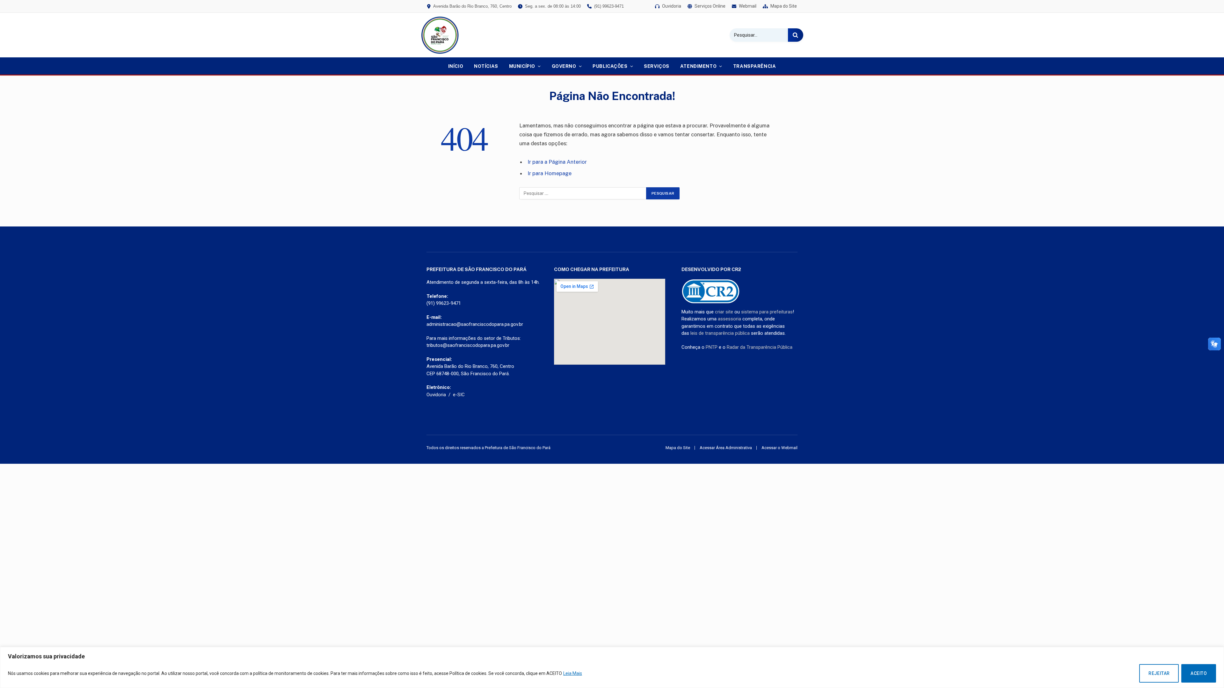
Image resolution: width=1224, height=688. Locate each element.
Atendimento (698, 66)
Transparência (754, 66)
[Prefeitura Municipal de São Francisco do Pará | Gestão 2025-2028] (440, 35)
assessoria (729, 319)
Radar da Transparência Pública (759, 347)
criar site (724, 312)
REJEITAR (1158, 673)
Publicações (610, 66)
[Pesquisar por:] (583, 193)
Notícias (486, 66)
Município (522, 66)
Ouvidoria (436, 395)
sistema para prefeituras (767, 312)
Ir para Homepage (550, 173)
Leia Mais (572, 673)
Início (455, 66)
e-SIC (459, 395)
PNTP (712, 347)
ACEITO (1199, 673)
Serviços (656, 66)
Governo (564, 66)
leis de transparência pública (720, 333)
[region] (612, 667)
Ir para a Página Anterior (557, 162)
